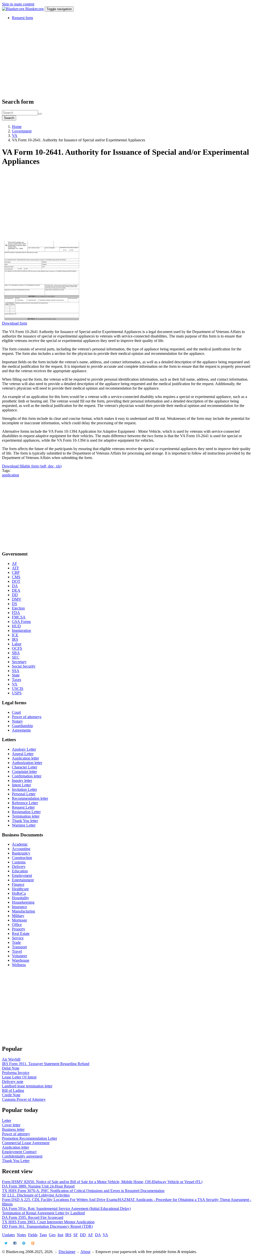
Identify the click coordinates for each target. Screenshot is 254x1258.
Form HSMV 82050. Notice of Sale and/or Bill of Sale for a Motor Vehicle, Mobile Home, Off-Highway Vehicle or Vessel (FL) (102, 1182)
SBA (16, 653)
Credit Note (11, 1095)
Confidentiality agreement (22, 1156)
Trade (16, 942)
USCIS (17, 688)
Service (18, 938)
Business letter (13, 1129)
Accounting (21, 849)
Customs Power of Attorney (24, 1099)
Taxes (16, 679)
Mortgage (19, 920)
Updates (8, 1235)
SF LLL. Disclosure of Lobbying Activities (36, 1195)
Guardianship (22, 726)
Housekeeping (23, 902)
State (16, 675)
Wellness (19, 965)
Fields (32, 1235)
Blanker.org (34, 9)
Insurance (19, 907)
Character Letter (24, 767)
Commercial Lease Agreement (25, 1143)
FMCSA (19, 617)
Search (9, 118)
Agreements (21, 730)
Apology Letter (24, 749)
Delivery (19, 866)
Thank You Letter (16, 1161)
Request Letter (23, 807)
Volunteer (19, 956)
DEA (16, 590)
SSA (15, 671)
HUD (16, 626)
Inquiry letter (22, 780)
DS (14, 604)
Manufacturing (23, 911)
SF (75, 1235)
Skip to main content (18, 4)
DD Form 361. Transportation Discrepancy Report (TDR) (47, 1226)
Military (18, 916)
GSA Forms (21, 621)
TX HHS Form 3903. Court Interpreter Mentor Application (48, 1222)
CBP (16, 572)
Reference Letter (25, 803)
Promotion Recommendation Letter (29, 1138)
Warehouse (20, 960)
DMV (16, 599)
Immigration (21, 630)
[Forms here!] (13, 9)
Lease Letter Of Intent (19, 1077)
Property (18, 929)
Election (18, 608)
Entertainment (23, 880)
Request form (22, 18)
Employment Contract (19, 1152)
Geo (52, 1235)
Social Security (23, 666)
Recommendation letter (30, 798)
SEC (15, 657)
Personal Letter (23, 794)
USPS (17, 693)
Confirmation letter (26, 776)
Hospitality (20, 898)
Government (22, 131)
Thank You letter (25, 821)
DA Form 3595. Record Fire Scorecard (32, 1217)
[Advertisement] (127, 58)
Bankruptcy (21, 853)
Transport (19, 947)
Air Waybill (11, 1059)
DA (15, 586)
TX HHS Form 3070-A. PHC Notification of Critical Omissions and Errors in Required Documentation (83, 1191)
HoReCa (19, 893)
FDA (16, 613)
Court (16, 712)
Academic (20, 844)
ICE (15, 635)
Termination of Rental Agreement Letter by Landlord (43, 1213)
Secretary (19, 662)
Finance (18, 884)
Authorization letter (27, 763)
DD (15, 595)
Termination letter (25, 816)
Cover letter (11, 1125)
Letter (6, 1120)
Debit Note (10, 1068)
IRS (15, 639)
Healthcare (20, 889)
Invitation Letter (24, 789)
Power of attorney (16, 1134)
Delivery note (12, 1081)
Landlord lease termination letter (27, 1086)
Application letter (25, 758)
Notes (21, 1235)
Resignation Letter (26, 812)
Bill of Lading (13, 1090)
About (85, 1252)
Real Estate (21, 933)
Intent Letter (21, 785)
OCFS (17, 648)
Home (17, 126)
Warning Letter (23, 825)
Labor (16, 644)
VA (14, 135)
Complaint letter (24, 771)
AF (14, 563)
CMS (16, 577)
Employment (22, 875)
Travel (17, 951)
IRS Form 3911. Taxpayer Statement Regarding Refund (45, 1064)
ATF (15, 568)
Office (17, 924)
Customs (19, 862)
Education (20, 871)
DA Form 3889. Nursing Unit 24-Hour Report (38, 1186)
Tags (43, 1235)
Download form (14, 323)
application (10, 475)
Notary (17, 721)
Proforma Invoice (15, 1073)
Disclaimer (67, 1252)
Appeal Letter (22, 754)
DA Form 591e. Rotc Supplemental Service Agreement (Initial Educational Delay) (66, 1208)
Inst (60, 1235)
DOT (16, 581)
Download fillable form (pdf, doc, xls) (32, 466)
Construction (22, 858)
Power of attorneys (26, 717)
